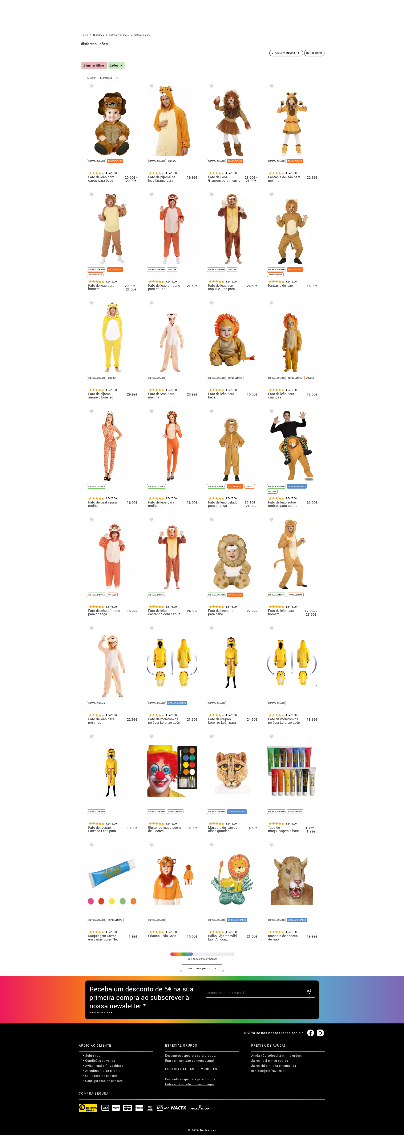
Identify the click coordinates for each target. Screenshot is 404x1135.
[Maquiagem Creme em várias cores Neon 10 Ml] (91, 845)
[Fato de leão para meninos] (91, 629)
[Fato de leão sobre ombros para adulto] (271, 412)
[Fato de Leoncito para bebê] (211, 520)
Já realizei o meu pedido (269, 1061)
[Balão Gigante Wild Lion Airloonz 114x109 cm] (211, 845)
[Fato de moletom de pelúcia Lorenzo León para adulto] (151, 629)
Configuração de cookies (104, 1081)
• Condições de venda (99, 1061)
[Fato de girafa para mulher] (91, 412)
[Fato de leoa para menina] (151, 303)
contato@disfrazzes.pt (268, 1071)
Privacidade (114, 1066)
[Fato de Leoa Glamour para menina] (211, 87)
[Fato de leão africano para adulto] (151, 195)
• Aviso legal (92, 1066)
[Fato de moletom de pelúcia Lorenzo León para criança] (271, 629)
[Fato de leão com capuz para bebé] (91, 87)
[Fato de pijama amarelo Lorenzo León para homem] (91, 303)
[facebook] (310, 1033)
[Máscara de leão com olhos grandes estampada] (211, 737)
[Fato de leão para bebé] (211, 303)
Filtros (316, 53)
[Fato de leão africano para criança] (91, 520)
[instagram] (320, 1033)
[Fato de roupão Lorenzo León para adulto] (211, 629)
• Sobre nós (91, 1056)
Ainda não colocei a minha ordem (276, 1056)
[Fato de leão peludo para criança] (211, 412)
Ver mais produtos (202, 968)
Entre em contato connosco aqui (189, 1061)
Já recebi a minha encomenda (273, 1066)
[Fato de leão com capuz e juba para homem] (211, 195)
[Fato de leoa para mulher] (151, 412)
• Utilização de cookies (100, 1076)
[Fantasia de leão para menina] (271, 87)
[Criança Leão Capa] (151, 845)
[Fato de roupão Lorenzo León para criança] (91, 737)
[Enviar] (309, 992)
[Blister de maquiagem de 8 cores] (151, 737)
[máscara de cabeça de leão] (271, 845)
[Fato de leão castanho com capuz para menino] (151, 520)
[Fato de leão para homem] (91, 195)
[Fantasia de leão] (271, 195)
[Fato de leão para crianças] (271, 303)
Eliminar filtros (94, 65)
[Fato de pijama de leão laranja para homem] (151, 87)
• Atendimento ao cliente (101, 1071)
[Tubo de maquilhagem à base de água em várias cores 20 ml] (271, 737)
